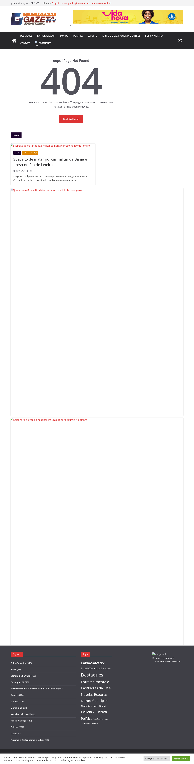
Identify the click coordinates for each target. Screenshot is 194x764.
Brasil (17, 153)
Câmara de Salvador (21, 675)
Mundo (64, 35)
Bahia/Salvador (46, 35)
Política (78, 35)
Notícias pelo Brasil (21, 714)
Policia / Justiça (154, 35)
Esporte (92, 35)
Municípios (16, 707)
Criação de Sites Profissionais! (167, 661)
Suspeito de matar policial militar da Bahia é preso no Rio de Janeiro (50, 162)
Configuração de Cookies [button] (157, 758)
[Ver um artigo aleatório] (179, 40)
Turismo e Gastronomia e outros (121, 35)
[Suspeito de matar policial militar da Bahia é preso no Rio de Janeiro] (53, 146)
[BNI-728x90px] (128, 12)
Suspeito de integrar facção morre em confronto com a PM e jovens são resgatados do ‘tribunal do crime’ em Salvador (82, 5)
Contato (25, 43)
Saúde (14, 733)
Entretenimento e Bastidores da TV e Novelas (34, 688)
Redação (33, 171)
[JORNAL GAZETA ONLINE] (14, 40)
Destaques (26, 35)
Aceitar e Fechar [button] (181, 758)
